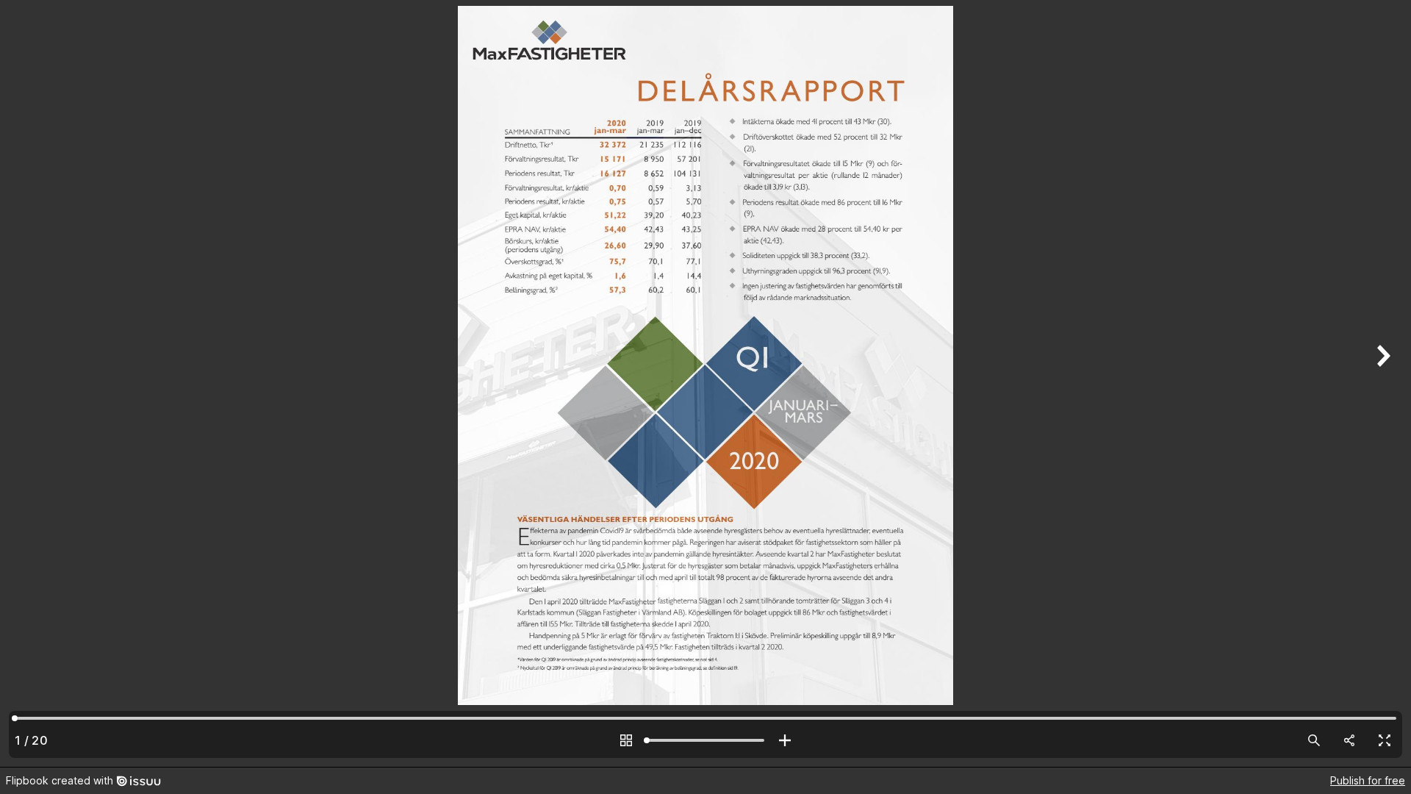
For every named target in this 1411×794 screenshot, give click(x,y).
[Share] (1349, 740)
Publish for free (1367, 780)
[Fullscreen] (1384, 740)
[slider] (705, 740)
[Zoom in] (785, 740)
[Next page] (1381, 383)
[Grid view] (626, 740)
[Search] (1314, 740)
